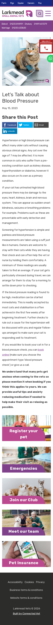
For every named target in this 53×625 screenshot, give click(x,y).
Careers (31, 3)
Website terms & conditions (26, 597)
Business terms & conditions (26, 590)
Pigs (12, 3)
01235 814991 (16, 24)
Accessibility (15, 582)
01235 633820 (19, 28)
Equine (21, 3)
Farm (4, 3)
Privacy (40, 582)
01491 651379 (40, 24)
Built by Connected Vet (26, 613)
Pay (40, 3)
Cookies (29, 582)
